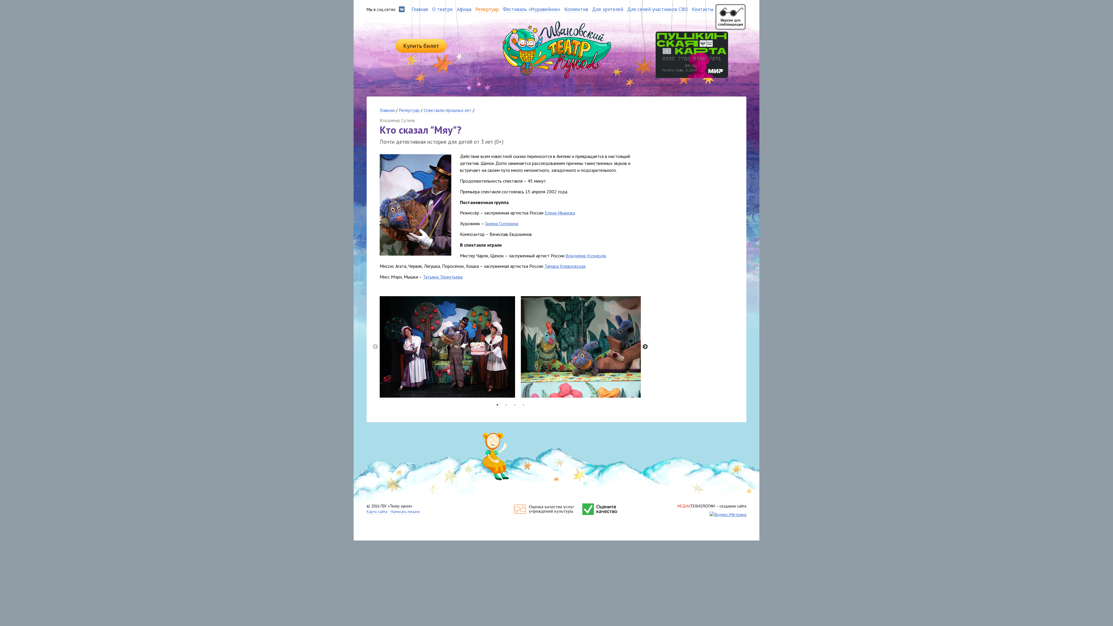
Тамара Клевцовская (564, 266)
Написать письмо (405, 511)
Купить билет (421, 46)
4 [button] (523, 405)
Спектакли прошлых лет (448, 110)
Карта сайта (377, 511)
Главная (387, 110)
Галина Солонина (501, 223)
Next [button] (645, 347)
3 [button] (515, 405)
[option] (447, 347)
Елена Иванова (560, 213)
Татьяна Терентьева (443, 277)
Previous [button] (375, 347)
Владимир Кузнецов (586, 256)
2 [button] (506, 405)
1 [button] (497, 405)
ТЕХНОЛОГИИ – (711, 506)
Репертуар (409, 110)
